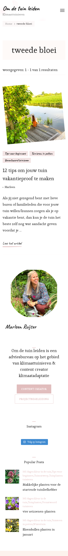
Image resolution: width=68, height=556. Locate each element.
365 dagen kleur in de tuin (37, 471)
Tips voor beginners (15, 153)
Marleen (10, 187)
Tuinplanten (56, 475)
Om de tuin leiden (21, 8)
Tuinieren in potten (42, 153)
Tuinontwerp (41, 475)
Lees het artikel (12, 243)
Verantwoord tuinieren (17, 160)
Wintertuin (39, 524)
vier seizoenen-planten (39, 511)
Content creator (34, 389)
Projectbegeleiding (34, 399)
